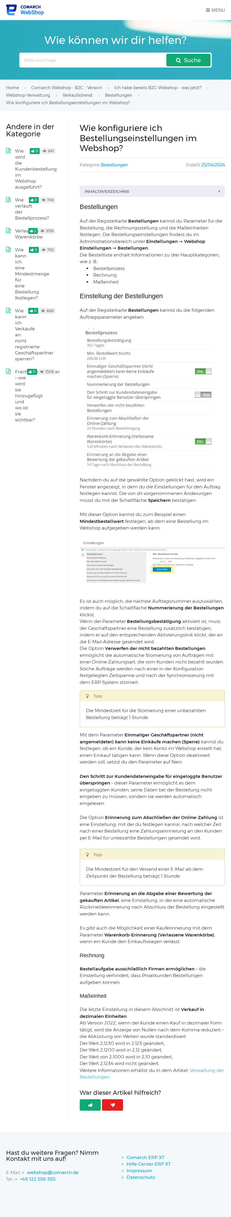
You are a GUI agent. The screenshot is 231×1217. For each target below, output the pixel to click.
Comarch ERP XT (146, 1157)
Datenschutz (141, 1177)
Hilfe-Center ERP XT (149, 1164)
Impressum (139, 1170)
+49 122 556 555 (37, 1179)
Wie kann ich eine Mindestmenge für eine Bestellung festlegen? (32, 274)
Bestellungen (114, 165)
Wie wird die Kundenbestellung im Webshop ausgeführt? (36, 169)
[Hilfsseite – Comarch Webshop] (25, 10)
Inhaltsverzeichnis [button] (107, 191)
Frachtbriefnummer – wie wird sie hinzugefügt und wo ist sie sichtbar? (37, 396)
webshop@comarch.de (53, 1172)
